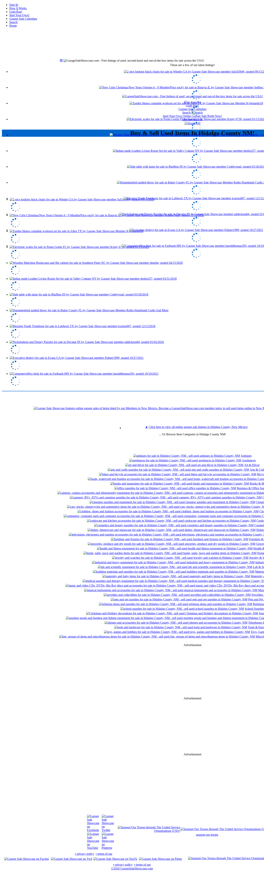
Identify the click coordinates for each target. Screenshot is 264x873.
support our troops (207, 834)
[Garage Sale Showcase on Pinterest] (108, 847)
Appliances (249, 460)
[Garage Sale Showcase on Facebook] (93, 830)
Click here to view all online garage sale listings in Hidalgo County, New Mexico (198, 427)
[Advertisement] (192, 672)
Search (13, 22)
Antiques (246, 455)
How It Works (18, 8)
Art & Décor (252, 465)
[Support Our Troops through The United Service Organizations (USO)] (149, 830)
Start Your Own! (19, 15)
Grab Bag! (15, 11)
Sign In (13, 4)
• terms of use (104, 853)
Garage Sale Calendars (23, 18)
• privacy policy (84, 853)
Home (13, 25)
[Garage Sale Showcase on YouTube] (93, 847)
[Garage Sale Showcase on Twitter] (108, 830)
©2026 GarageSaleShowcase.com (132, 868)
